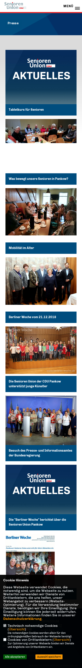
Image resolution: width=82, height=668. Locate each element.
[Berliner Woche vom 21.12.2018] (41, 281)
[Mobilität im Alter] (41, 211)
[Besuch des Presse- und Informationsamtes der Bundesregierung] (41, 422)
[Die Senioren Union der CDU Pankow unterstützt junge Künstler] (41, 350)
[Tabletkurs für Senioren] (41, 85)
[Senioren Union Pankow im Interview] (41, 567)
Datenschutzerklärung (22, 619)
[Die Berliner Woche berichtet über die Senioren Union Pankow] (41, 500)
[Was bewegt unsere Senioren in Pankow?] (41, 131)
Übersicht (17, 629)
